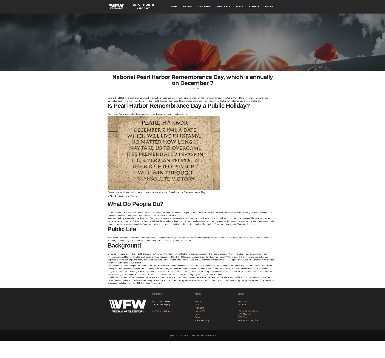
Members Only (202, 320)
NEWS (239, 7)
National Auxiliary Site (248, 320)
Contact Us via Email (162, 311)
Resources (200, 311)
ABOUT (186, 7)
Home (198, 301)
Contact (198, 317)
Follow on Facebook (248, 311)
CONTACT (254, 7)
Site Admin (243, 301)
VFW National (244, 314)
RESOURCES (223, 7)
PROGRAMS (203, 7)
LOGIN (268, 7)
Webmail (242, 304)
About (198, 304)
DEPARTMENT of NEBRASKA (143, 6)
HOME (174, 7)
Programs (199, 308)
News (197, 314)
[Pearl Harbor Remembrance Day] (164, 153)
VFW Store (243, 317)
